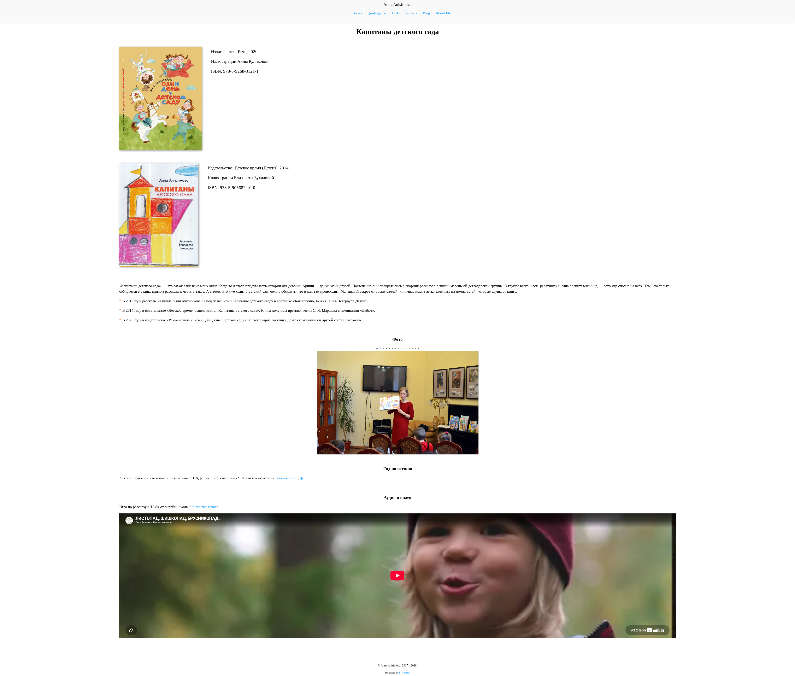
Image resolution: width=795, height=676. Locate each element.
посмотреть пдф (290, 478)
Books (357, 13)
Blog (426, 13)
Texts (395, 13)
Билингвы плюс (204, 507)
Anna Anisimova (397, 4)
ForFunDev (404, 672)
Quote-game (376, 13)
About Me (443, 13)
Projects (411, 13)
